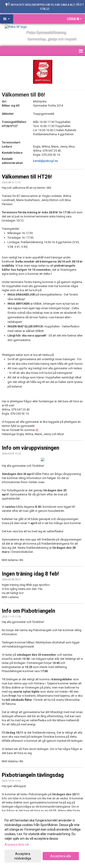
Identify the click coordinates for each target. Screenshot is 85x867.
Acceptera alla (60, 856)
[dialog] (42, 839)
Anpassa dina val (17, 844)
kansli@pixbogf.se (45, 161)
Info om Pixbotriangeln (28, 611)
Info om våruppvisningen (30, 448)
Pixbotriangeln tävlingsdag (33, 775)
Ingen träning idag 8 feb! (30, 574)
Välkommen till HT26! (27, 177)
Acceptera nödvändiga (22, 856)
